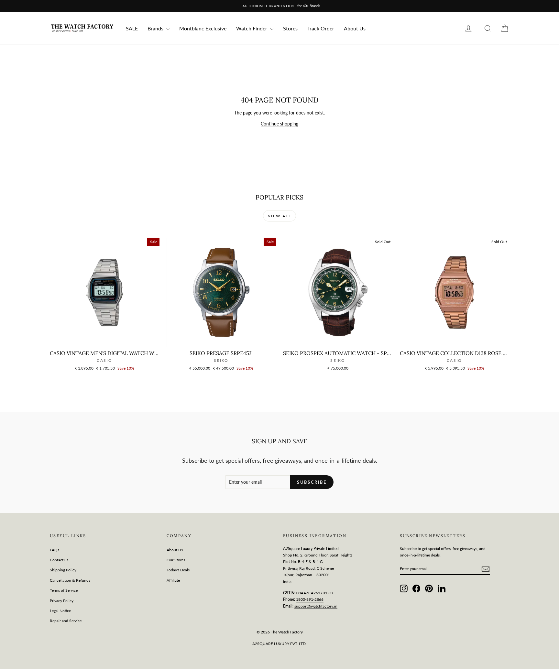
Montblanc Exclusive (202, 28)
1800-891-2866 (309, 599)
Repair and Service (66, 620)
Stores (290, 28)
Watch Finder (252, 28)
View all (279, 215)
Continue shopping (279, 123)
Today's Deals (178, 569)
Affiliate (173, 580)
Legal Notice (60, 610)
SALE (132, 28)
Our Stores (176, 559)
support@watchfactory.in (315, 606)
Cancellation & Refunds (70, 580)
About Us (355, 28)
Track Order (320, 28)
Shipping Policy (63, 569)
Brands (156, 28)
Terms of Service (64, 590)
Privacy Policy (61, 600)
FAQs (54, 549)
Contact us (59, 559)
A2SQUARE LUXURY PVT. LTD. (279, 643)
